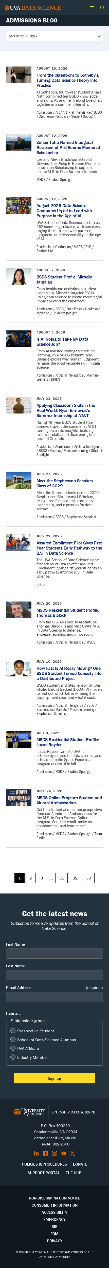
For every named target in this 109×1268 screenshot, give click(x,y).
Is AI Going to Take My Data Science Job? (62, 341)
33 (88, 877)
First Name (15, 944)
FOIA (54, 1233)
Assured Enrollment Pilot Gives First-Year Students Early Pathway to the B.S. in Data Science (70, 548)
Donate (80, 1164)
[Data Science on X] (72, 1153)
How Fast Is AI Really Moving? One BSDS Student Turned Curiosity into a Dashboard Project (69, 673)
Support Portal (44, 1172)
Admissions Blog (32, 20)
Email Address (54, 987)
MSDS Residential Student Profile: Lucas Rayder (68, 742)
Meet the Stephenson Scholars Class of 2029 (65, 483)
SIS (54, 1226)
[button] (102, 8)
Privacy (54, 1240)
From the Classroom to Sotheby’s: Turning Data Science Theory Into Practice (68, 80)
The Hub (73, 1172)
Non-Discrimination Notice (54, 1197)
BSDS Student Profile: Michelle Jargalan (64, 279)
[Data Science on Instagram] (54, 1153)
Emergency (54, 1219)
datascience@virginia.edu (56, 1137)
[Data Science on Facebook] (45, 1153)
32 (75, 877)
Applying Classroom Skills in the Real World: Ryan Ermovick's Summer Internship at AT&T (66, 410)
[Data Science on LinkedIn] (36, 1153)
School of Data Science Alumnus (46, 1040)
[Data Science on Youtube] (63, 1153)
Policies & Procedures (44, 1164)
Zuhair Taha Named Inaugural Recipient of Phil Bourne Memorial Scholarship (68, 147)
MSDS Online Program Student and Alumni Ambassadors (69, 800)
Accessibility (54, 1212)
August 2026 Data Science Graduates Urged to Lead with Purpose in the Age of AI (64, 211)
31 (61, 877)
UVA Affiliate (28, 1048)
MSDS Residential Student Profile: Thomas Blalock (68, 612)
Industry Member (32, 1057)
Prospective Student (35, 1031)
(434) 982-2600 (55, 1143)
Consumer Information (55, 1205)
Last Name (15, 965)
